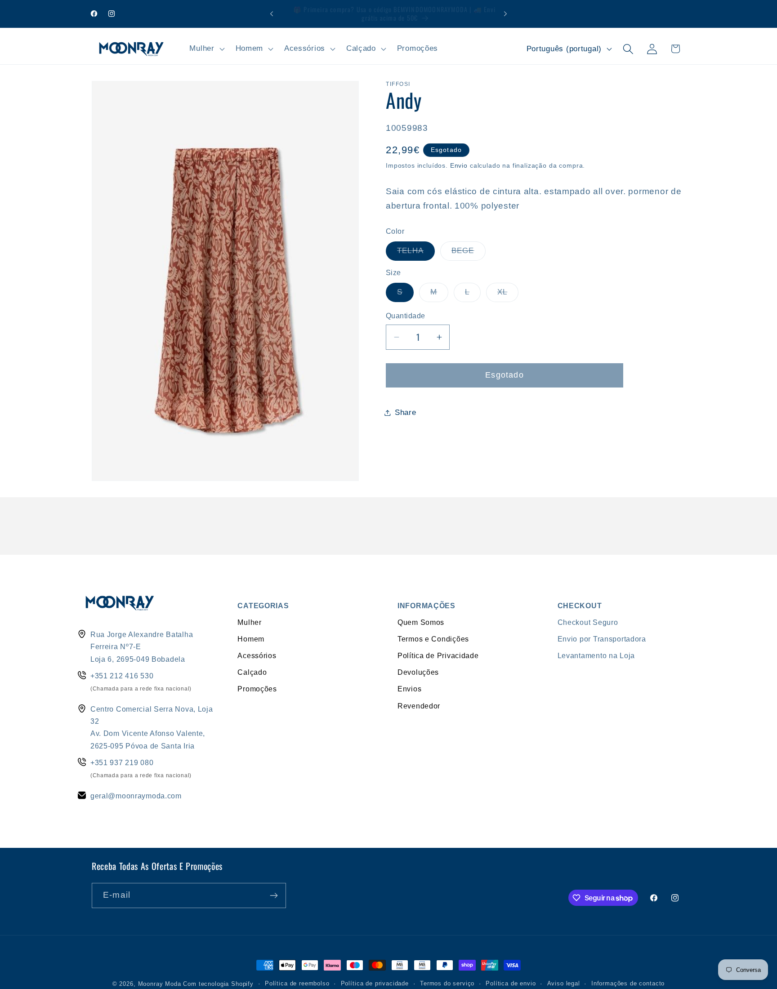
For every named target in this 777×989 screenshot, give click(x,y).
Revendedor (418, 706)
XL (507, 294)
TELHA (416, 253)
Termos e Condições (433, 639)
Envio (459, 165)
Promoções (257, 689)
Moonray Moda (159, 983)
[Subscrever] (274, 895)
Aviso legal (563, 983)
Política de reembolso (297, 983)
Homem (250, 639)
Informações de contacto (628, 983)
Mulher (249, 622)
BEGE (468, 253)
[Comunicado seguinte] (505, 14)
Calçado (252, 672)
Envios (409, 689)
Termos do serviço (447, 983)
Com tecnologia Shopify (218, 983)
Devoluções (418, 672)
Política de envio (511, 983)
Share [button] (405, 412)
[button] (206, 49)
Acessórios (256, 655)
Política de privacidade (375, 983)
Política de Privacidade (438, 655)
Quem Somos (420, 622)
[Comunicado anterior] (271, 14)
